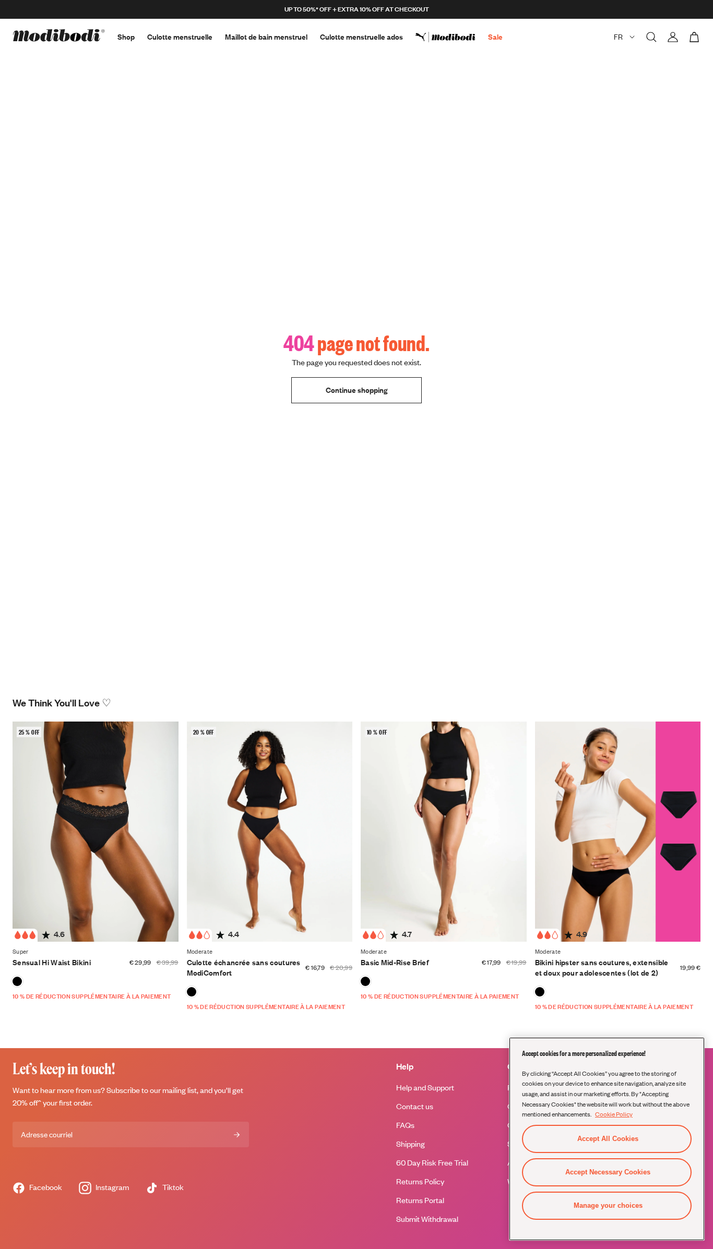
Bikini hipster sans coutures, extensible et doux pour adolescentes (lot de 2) (602, 967)
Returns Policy (420, 1181)
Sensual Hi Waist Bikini (52, 962)
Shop (126, 36)
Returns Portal (420, 1200)
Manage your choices (608, 1205)
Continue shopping (356, 390)
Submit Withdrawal (427, 1219)
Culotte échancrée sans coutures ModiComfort (244, 967)
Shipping (410, 1144)
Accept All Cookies (607, 1139)
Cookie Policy (614, 1114)
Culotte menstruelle (179, 36)
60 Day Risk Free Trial (432, 1163)
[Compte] (673, 37)
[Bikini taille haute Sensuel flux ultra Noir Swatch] (17, 981)
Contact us (414, 1106)
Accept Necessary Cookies (607, 1172)
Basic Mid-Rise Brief (395, 962)
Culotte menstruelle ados (361, 36)
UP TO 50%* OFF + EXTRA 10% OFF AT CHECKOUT (356, 9)
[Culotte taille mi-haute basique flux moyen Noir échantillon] (365, 981)
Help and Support (425, 1087)
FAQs (405, 1125)
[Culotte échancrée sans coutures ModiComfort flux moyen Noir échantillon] (191, 991)
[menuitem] (451, 37)
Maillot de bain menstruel (266, 36)
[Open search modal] (651, 37)
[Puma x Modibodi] (451, 37)
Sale (495, 36)
